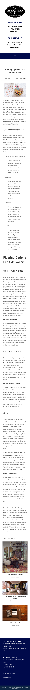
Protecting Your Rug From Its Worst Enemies (15, 597)
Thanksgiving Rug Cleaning (15, 574)
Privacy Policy (7, 677)
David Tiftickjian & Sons (12, 527)
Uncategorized (21, 78)
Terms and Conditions (9, 673)
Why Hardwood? (15, 623)
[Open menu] (15, 56)
